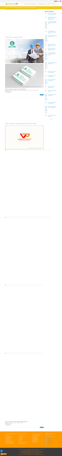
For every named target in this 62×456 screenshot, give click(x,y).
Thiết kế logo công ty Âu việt (13, 37)
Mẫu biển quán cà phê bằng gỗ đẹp (52, 14)
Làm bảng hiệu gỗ (35, 438)
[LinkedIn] (7, 0)
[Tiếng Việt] (60, 1)
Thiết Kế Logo (8, 435)
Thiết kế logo (8, 92)
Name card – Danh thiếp (9, 443)
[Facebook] (5, 0)
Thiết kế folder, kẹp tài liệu (10, 442)
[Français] (57, 1)
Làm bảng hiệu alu (35, 436)
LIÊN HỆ (53, 3)
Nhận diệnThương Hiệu (9, 436)
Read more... (41, 94)
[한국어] (59, 1)
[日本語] (58, 1)
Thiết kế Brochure (8, 440)
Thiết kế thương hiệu (32, 3)
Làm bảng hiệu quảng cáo (36, 435)
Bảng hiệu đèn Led (35, 437)
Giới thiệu (25, 3)
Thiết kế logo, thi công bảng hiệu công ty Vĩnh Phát (20, 123)
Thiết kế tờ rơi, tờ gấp (9, 441)
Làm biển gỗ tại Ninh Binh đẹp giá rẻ (51, 29)
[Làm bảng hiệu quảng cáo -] (11, 4)
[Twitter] (6, 0)
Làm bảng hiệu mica (35, 439)
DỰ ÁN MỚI (49, 3)
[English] (56, 1)
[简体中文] (54, 1)
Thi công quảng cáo (41, 3)
